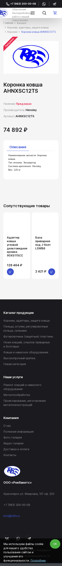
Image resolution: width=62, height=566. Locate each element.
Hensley (31, 110)
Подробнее (38, 560)
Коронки (12, 31)
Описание (17, 147)
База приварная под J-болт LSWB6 (43, 243)
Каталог (22, 23)
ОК (55, 543)
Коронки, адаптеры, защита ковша (28, 27)
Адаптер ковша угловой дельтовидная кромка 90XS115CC (17, 246)
